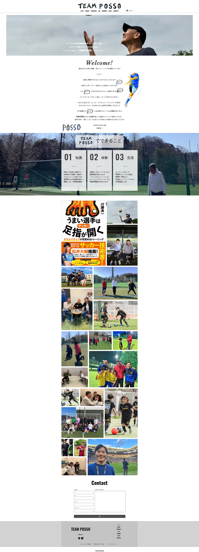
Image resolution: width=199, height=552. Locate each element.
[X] (82, 538)
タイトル (76, 507)
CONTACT (119, 538)
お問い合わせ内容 (99, 489)
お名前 (75, 489)
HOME (118, 525)
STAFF (118, 536)
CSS (119, 531)
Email (75, 501)
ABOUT (118, 527)
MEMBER (119, 533)
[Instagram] (79, 538)
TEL (75, 495)
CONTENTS (119, 529)
